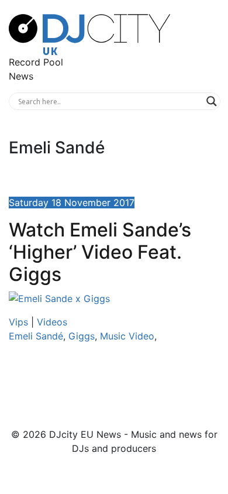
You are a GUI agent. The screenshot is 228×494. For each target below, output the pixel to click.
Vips (18, 322)
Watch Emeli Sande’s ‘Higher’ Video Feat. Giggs (100, 252)
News (21, 76)
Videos (52, 322)
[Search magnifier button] (211, 101)
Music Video (127, 336)
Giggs (81, 336)
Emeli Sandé (36, 336)
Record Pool (36, 62)
